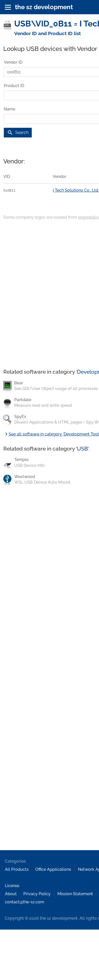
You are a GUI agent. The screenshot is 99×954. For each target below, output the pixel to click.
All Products (17, 869)
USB (82, 448)
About (11, 893)
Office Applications (53, 869)
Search (17, 133)
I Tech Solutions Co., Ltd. (76, 190)
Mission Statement (75, 893)
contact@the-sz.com (24, 902)
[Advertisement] (49, 294)
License (12, 885)
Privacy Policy (37, 893)
